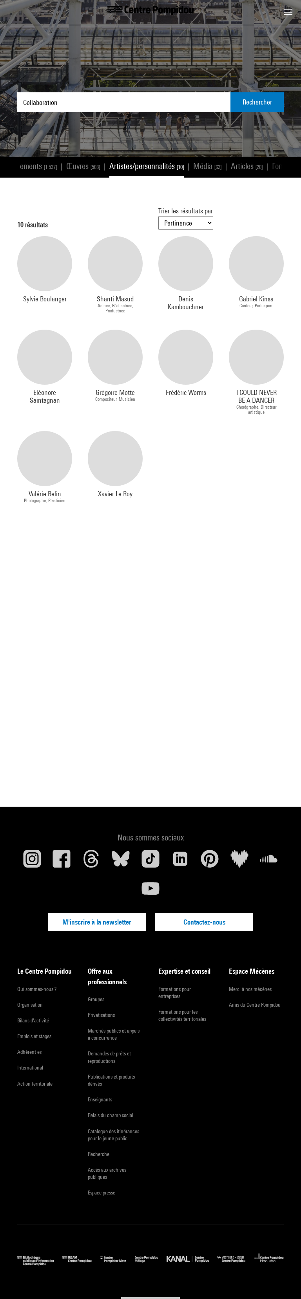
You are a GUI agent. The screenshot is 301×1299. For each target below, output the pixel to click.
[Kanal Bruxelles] (192, 1263)
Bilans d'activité (33, 1020)
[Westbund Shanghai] (236, 1263)
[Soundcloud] (269, 861)
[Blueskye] (121, 861)
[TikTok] (150, 861)
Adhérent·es (29, 1052)
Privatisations (101, 1015)
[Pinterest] (210, 861)
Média (207, 166)
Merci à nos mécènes (250, 989)
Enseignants (100, 1099)
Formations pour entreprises (174, 992)
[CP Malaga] (151, 1263)
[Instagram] (32, 861)
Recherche (98, 1154)
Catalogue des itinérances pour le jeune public (113, 1134)
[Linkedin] (180, 861)
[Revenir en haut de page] (282, 1280)
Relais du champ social (110, 1115)
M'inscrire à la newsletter (96, 922)
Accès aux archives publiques (107, 1173)
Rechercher (257, 102)
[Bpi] (39, 1263)
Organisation (30, 1005)
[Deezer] (239, 861)
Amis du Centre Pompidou (255, 1005)
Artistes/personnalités (146, 166)
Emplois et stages (34, 1036)
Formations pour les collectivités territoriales (182, 1015)
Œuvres (83, 166)
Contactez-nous (204, 922)
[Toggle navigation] (288, 12)
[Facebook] (62, 861)
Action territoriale (35, 1084)
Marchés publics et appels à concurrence (114, 1034)
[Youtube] (150, 891)
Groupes (96, 999)
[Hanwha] (269, 1263)
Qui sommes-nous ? (36, 989)
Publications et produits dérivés (111, 1080)
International (30, 1067)
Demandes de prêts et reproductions (109, 1057)
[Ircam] (81, 1263)
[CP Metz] (117, 1263)
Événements (31, 166)
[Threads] (91, 861)
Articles (247, 166)
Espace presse (101, 1192)
